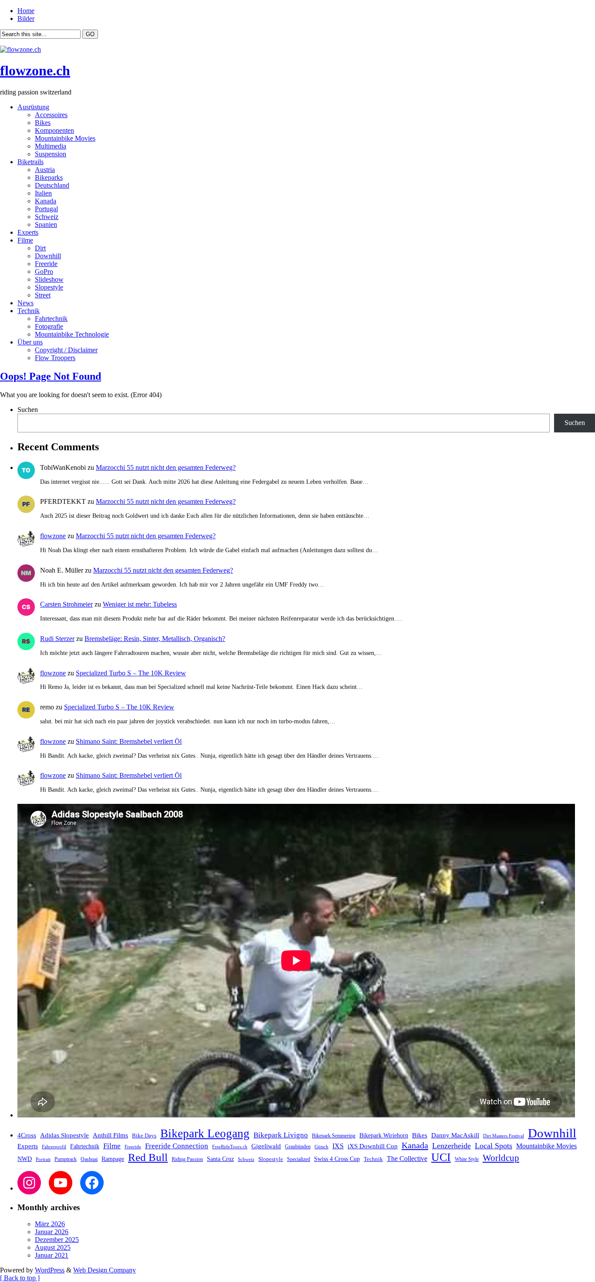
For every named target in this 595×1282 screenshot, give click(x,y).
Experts (27, 232)
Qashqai (89, 1159)
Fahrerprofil (54, 1146)
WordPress (49, 1270)
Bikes (43, 122)
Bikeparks (49, 177)
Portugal (46, 209)
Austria (45, 169)
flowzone (53, 536)
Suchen (27, 409)
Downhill (48, 256)
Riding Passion (187, 1159)
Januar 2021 (51, 1255)
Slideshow (49, 279)
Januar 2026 (51, 1231)
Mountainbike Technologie (72, 334)
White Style (467, 1159)
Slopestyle (49, 287)
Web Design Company (104, 1270)
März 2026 (50, 1224)
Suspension (50, 154)
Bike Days (144, 1136)
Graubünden (298, 1147)
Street (43, 295)
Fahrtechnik (51, 318)
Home (25, 10)
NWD (24, 1158)
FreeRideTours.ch (229, 1146)
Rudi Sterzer (57, 638)
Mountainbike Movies (65, 138)
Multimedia (50, 146)
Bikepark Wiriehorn (383, 1135)
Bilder (25, 18)
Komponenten (54, 130)
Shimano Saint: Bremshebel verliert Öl (129, 741)
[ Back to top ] (20, 1278)
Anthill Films (110, 1135)
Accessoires (51, 114)
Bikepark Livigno (281, 1135)
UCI (441, 1157)
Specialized (298, 1159)
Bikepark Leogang (205, 1133)
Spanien (46, 224)
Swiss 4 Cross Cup (337, 1159)
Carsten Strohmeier (66, 604)
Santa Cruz (220, 1159)
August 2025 (53, 1247)
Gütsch (321, 1146)
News (25, 303)
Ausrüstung (33, 107)
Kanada (45, 201)
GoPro (44, 271)
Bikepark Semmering (333, 1136)
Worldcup (501, 1158)
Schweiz (46, 216)
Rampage (112, 1158)
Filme (25, 240)
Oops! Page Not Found (50, 376)
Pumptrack (65, 1159)
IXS (338, 1146)
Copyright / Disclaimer (66, 350)
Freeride (46, 263)
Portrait (43, 1159)
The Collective (407, 1158)
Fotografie (49, 326)
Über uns (30, 342)
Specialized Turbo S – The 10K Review (131, 673)
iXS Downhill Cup (373, 1146)
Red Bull (148, 1157)
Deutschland (52, 185)
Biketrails (30, 161)
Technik (28, 310)
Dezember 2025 (57, 1239)
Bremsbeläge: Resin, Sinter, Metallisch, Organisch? (155, 638)
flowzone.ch (35, 70)
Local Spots (493, 1145)
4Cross (26, 1135)
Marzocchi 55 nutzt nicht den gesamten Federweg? (166, 467)
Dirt (40, 248)
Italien (43, 193)
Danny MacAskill (455, 1135)
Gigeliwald (266, 1146)
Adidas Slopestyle (64, 1135)
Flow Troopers (55, 357)
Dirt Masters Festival (503, 1135)
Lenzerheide (451, 1145)
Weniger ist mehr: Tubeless (140, 604)
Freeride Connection (176, 1146)
